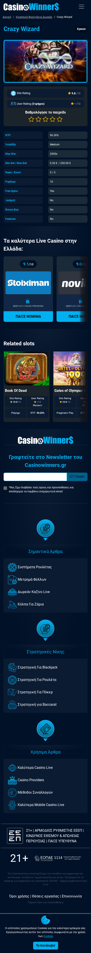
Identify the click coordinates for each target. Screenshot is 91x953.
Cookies (48, 936)
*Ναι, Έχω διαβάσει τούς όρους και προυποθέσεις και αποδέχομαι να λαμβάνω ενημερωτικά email (41, 489)
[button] (31, 119)
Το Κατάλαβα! (45, 945)
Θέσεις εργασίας (45, 896)
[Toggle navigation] (81, 6)
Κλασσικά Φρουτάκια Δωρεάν (34, 17)
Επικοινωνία (72, 896)
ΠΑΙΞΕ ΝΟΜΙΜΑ (28, 316)
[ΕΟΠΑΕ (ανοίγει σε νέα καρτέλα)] (57, 858)
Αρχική (7, 17)
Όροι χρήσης (19, 896)
